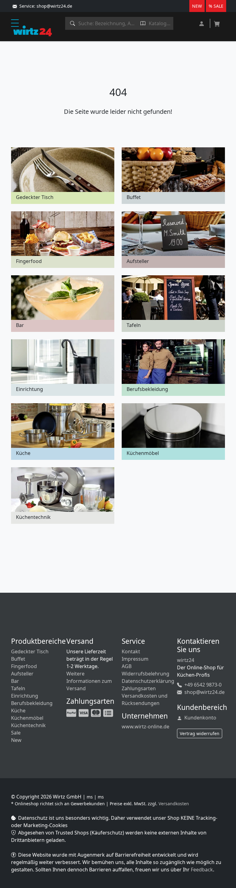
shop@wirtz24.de (204, 692)
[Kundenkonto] (202, 23)
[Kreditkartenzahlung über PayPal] (84, 712)
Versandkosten (174, 803)
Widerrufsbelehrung (145, 673)
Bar (15, 681)
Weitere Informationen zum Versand (89, 681)
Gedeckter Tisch (30, 651)
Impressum (135, 658)
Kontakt (131, 651)
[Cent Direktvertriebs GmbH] (32, 30)
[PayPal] (71, 712)
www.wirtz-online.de (145, 726)
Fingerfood (24, 666)
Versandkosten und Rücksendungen (144, 699)
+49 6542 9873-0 (202, 684)
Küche (18, 710)
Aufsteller (22, 673)
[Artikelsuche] (73, 23)
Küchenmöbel (27, 718)
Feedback (202, 869)
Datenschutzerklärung (148, 681)
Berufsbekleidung (32, 703)
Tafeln (18, 688)
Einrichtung (24, 695)
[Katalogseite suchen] (143, 23)
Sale (16, 732)
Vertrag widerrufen (199, 733)
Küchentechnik (28, 725)
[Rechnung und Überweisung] (108, 712)
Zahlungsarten (139, 688)
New (16, 740)
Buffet (18, 658)
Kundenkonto (199, 717)
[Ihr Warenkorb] (216, 22)
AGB (127, 666)
